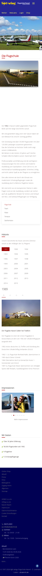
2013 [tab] (26, 278)
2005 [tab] (26, 268)
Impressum (6, 508)
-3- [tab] (16, 295)
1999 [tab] (6, 264)
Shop (28, 13)
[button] (33, 3)
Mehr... (4, 561)
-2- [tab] (10, 295)
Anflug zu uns (6, 502)
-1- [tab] (4, 295)
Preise (4, 477)
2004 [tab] (16, 268)
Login (21, 13)
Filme (3, 480)
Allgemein (5, 488)
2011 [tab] (6, 278)
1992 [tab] (26, 249)
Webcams (13, 13)
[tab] (11, 415)
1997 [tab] (16, 259)
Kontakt (4, 516)
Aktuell (4, 474)
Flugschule (7, 204)
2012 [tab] (16, 278)
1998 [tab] (26, 259)
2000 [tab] (16, 264)
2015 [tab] (16, 283)
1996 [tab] (6, 259)
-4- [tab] (23, 295)
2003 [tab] (6, 268)
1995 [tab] (26, 254)
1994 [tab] (16, 254)
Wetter (4, 13)
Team (6, 208)
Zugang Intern (6, 485)
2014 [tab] (6, 283)
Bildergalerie (6, 483)
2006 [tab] (6, 273)
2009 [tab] (26, 273)
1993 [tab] (6, 254)
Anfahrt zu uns (7, 499)
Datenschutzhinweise (9, 510)
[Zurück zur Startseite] (16, 3)
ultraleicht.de (24, 572)
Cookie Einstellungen (9, 513)
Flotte (6, 212)
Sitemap (4, 491)
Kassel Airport (6, 505)
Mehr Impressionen (21, 419)
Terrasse (7, 216)
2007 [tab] (16, 273)
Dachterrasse (8, 220)
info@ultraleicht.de (10, 527)
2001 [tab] (26, 264)
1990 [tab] (16, 249)
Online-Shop (6, 471)
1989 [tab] (6, 249)
